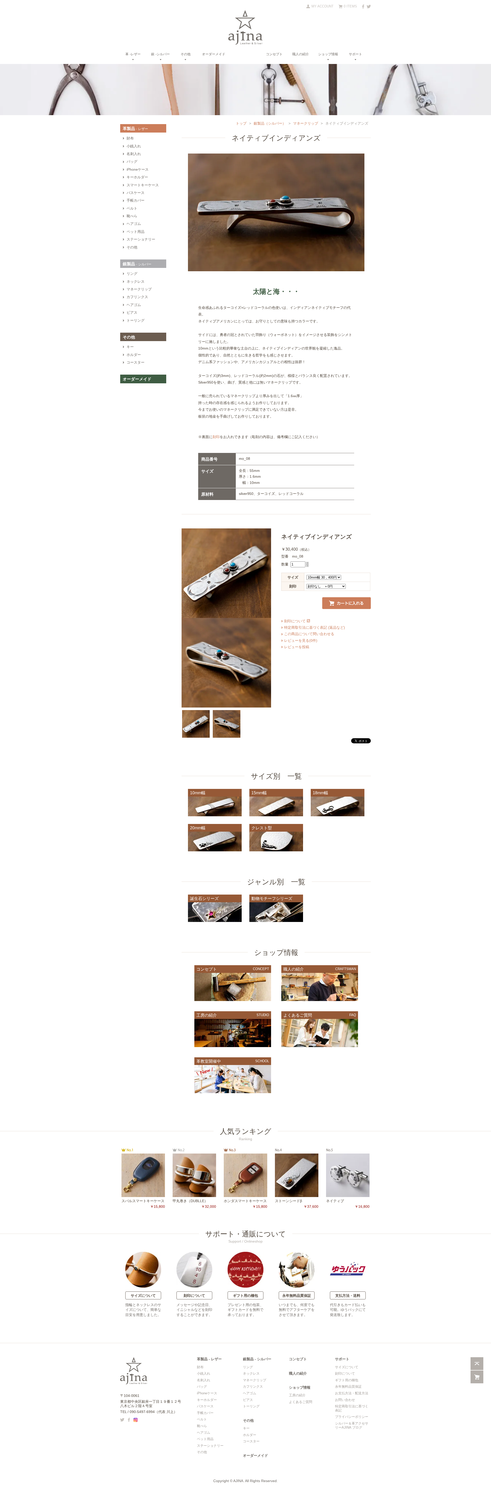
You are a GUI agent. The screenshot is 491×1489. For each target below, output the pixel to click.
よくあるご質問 (300, 1402)
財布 (130, 138)
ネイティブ (335, 1201)
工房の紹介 (297, 1395)
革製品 (135, 128)
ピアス (132, 312)
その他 (186, 54)
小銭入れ (134, 146)
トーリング (135, 320)
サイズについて (143, 1296)
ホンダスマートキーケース (245, 1201)
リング (132, 274)
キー (130, 347)
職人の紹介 (300, 54)
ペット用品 (135, 232)
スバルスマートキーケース (142, 1201)
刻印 (216, 437)
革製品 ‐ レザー (209, 1359)
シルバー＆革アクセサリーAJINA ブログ (351, 1425)
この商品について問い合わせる (309, 634)
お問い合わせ (345, 1400)
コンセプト (274, 54)
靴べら (132, 216)
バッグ (132, 162)
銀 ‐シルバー (160, 54)
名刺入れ (134, 154)
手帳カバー (135, 200)
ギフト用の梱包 (245, 1296)
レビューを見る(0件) (300, 640)
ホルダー (134, 355)
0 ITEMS (350, 6)
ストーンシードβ (288, 1201)
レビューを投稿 (296, 647)
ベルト (132, 208)
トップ (241, 123)
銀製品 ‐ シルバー (257, 1359)
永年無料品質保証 (296, 1296)
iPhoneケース (138, 169)
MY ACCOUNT (322, 6)
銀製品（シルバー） (270, 123)
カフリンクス (137, 297)
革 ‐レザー (133, 54)
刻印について (295, 621)
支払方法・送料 (347, 1296)
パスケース (135, 193)
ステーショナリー (141, 239)
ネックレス (135, 282)
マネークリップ (305, 123)
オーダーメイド (213, 54)
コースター (135, 362)
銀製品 (137, 264)
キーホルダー (137, 177)
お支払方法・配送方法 (351, 1393)
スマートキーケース (143, 185)
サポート (355, 54)
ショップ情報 (328, 54)
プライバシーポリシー (351, 1417)
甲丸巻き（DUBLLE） (190, 1201)
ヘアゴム (134, 224)
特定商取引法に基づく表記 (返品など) (314, 627)
